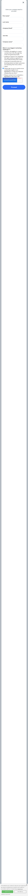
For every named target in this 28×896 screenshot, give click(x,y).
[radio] (14, 53)
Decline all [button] (20, 891)
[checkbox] (14, 59)
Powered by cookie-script (5, 894)
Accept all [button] (7, 891)
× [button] (26, 885)
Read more (20, 889)
